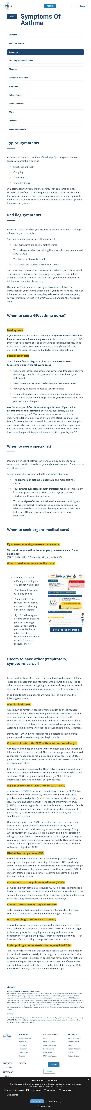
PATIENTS (72, 1034)
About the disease (16, 43)
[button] (45, 1106)
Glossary (12, 121)
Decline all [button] (53, 1101)
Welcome (13, 35)
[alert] (45, 1093)
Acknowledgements (17, 129)
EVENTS (22, 1063)
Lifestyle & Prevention (18, 78)
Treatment (13, 86)
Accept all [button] (37, 1101)
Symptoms (13, 52)
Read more (58, 1086)
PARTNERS (7, 1063)
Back (12, 16)
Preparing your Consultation (21, 60)
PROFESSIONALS (50, 1034)
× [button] (88, 1080)
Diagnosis (13, 69)
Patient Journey (16, 95)
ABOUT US (23, 1034)
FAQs (11, 112)
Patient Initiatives (16, 103)
